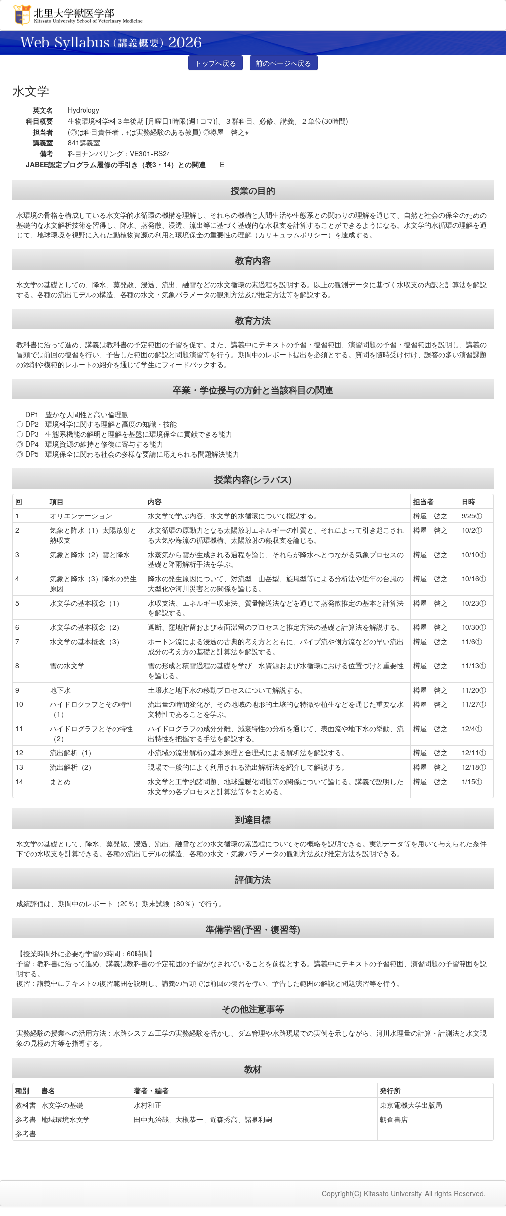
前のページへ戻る (283, 63)
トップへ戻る (215, 63)
